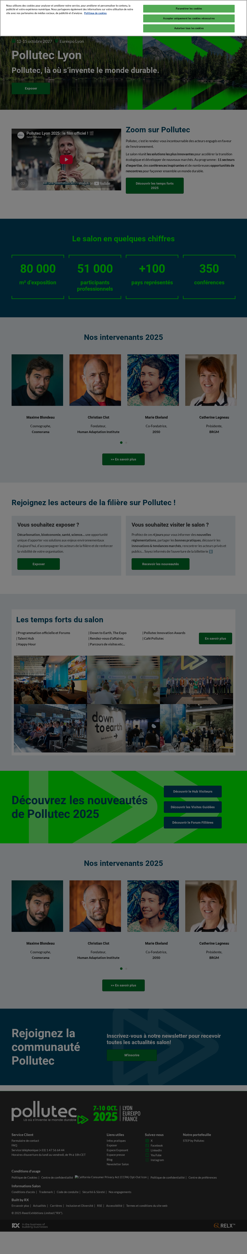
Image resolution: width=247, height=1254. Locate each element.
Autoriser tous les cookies (189, 28)
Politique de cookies (95, 13)
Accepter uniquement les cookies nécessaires (189, 18)
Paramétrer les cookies (189, 8)
